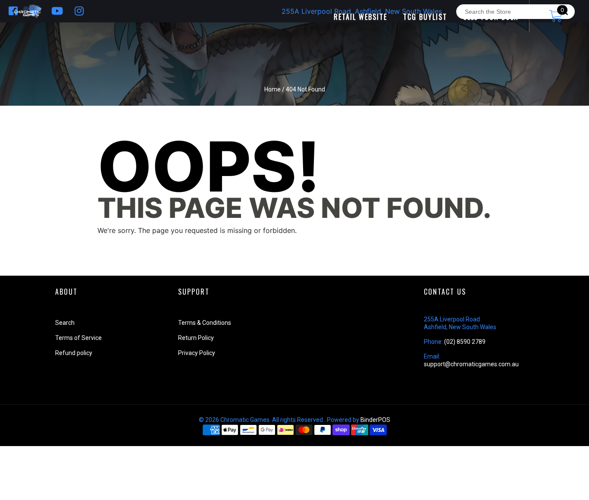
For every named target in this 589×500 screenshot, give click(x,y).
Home (272, 89)
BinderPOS (375, 419)
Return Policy (196, 337)
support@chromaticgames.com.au (471, 364)
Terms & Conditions (204, 322)
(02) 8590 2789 (465, 341)
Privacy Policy (196, 352)
